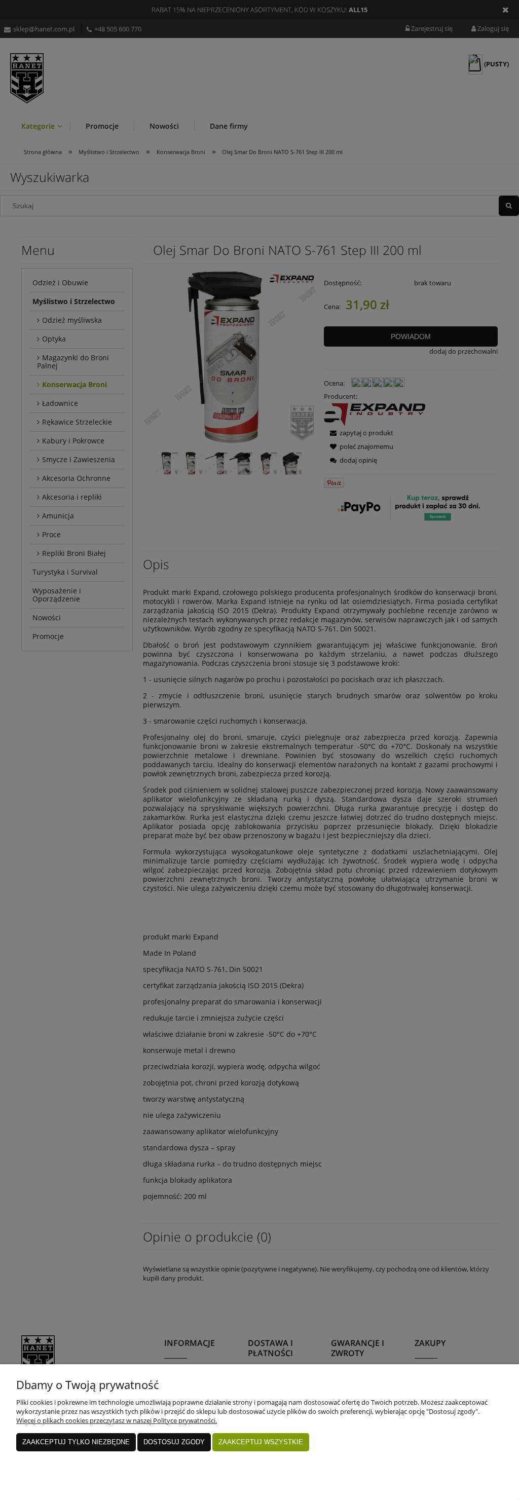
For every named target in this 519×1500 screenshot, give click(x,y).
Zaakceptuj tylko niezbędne (76, 1442)
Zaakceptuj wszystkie (260, 1442)
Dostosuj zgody (174, 1442)
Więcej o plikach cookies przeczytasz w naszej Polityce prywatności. (116, 1420)
